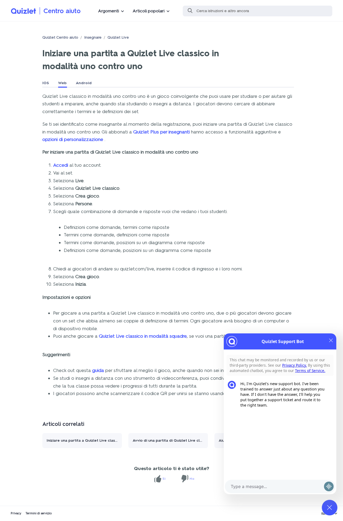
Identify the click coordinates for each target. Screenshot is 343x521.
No (191, 479)
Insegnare (93, 37)
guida (98, 370)
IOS (45, 83)
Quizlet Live (118, 37)
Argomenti (108, 10)
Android (84, 83)
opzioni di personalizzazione (73, 139)
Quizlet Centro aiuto (60, 37)
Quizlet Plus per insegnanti (161, 132)
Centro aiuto (62, 11)
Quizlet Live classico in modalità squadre (143, 336)
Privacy (16, 513)
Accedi (60, 165)
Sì (163, 479)
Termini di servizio (38, 513)
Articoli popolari (149, 10)
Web (62, 83)
